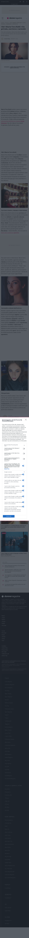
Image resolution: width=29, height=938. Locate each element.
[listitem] (14, 445)
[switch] (23, 448)
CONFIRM (8, 516)
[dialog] (14, 469)
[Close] (26, 420)
